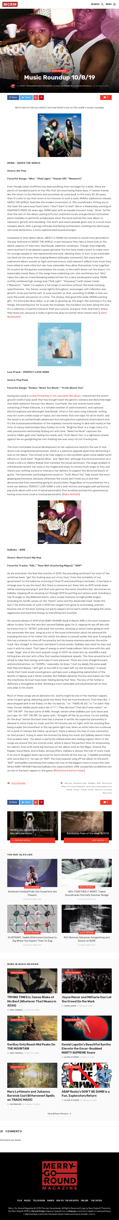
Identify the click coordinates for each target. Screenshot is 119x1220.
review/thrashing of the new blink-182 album (55, 395)
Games (50, 1200)
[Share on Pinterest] (41, 97)
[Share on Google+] (35, 97)
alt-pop (69, 783)
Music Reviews (59, 71)
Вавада (72, 1211)
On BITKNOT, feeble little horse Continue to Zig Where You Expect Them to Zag (32, 939)
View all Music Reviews (57, 1113)
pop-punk (108, 793)
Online (84, 1200)
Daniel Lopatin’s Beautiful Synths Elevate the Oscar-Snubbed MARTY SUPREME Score (86, 1048)
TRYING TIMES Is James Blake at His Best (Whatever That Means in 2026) (31, 1001)
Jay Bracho (16, 1104)
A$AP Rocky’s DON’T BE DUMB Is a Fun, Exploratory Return (86, 1093)
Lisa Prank (107, 783)
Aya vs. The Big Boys (67, 1200)
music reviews (88, 790)
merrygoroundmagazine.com (99, 786)
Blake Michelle (84, 86)
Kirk (99, 783)
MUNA (70, 790)
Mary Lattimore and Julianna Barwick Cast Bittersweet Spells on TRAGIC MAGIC (31, 1095)
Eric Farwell (16, 1010)
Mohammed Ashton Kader (39, 86)
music (77, 790)
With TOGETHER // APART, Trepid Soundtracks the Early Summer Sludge (87, 893)
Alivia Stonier (71, 1057)
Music (27, 1200)
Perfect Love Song (104, 790)
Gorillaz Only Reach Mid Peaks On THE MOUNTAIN (31, 1046)
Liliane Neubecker (62, 86)
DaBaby (92, 783)
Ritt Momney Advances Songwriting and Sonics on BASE (87, 939)
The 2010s (96, 1200)
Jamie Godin (70, 1006)
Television (39, 1200)
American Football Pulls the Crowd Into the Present (32, 893)
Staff (22, 86)
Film (19, 1200)
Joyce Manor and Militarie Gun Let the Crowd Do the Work (86, 999)
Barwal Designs (38, 1211)
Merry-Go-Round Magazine (74, 786)
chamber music (80, 783)
